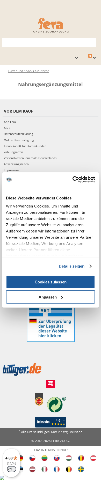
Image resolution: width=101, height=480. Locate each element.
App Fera (10, 122)
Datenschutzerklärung (18, 134)
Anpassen (48, 297)
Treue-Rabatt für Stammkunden (25, 146)
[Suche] (92, 42)
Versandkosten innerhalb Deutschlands (30, 158)
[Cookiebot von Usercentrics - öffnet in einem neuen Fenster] (72, 179)
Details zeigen (71, 266)
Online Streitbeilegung (19, 140)
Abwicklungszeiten (16, 164)
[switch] (11, 469)
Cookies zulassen (51, 282)
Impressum (11, 170)
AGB (7, 128)
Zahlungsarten (13, 152)
